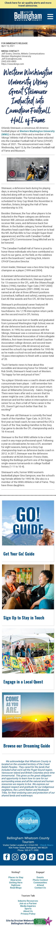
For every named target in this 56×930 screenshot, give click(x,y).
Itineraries (15, 880)
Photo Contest (40, 880)
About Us (28, 911)
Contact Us (40, 887)
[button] (44, 921)
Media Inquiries (28, 906)
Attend (40, 885)
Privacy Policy (28, 913)
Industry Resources (28, 901)
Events (40, 877)
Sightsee (15, 885)
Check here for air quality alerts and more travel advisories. (28, 4)
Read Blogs (16, 887)
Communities (40, 882)
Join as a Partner (28, 903)
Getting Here (15, 882)
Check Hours (46, 845)
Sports (28, 908)
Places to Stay (15, 877)
